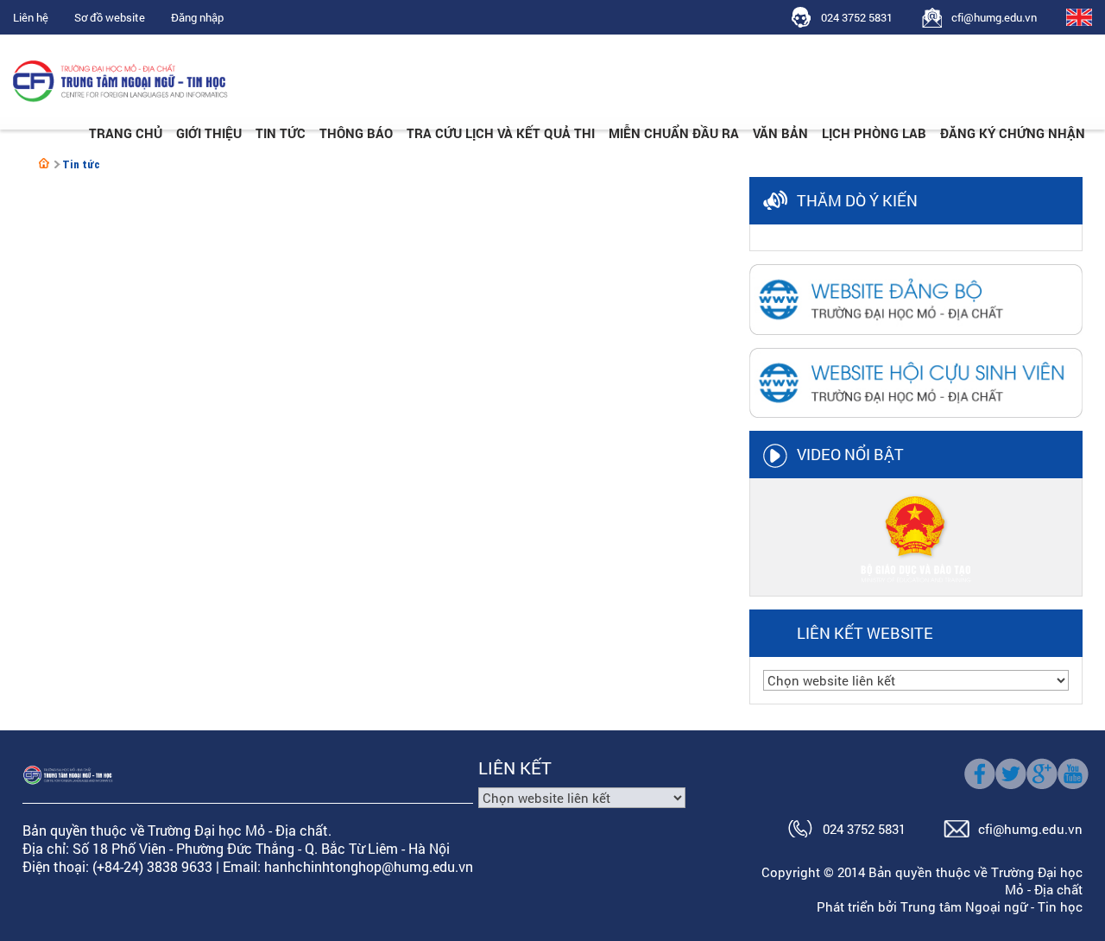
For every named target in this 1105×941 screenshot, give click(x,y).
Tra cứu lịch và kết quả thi (501, 133)
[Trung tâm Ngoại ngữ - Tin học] (44, 163)
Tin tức (281, 133)
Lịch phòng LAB (874, 133)
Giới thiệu (209, 133)
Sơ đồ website (109, 17)
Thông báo (356, 133)
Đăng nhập (197, 17)
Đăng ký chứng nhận (1012, 133)
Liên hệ (30, 17)
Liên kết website (865, 632)
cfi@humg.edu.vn (994, 17)
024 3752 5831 (857, 17)
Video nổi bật (850, 454)
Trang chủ (125, 133)
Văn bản (780, 133)
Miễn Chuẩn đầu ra (674, 133)
